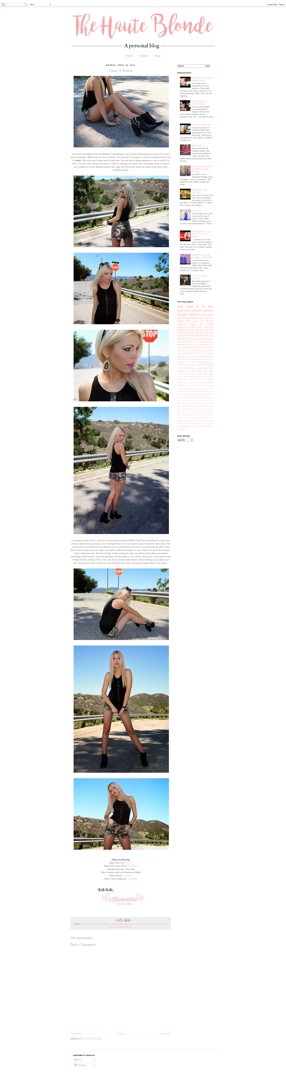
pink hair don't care (204, 333)
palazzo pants (196, 374)
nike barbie (209, 409)
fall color (186, 350)
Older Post (165, 1034)
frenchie (206, 350)
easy (199, 388)
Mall (206, 356)
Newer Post (76, 1034)
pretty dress (193, 353)
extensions (181, 362)
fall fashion (206, 324)
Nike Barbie (197, 145)
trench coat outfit (195, 426)
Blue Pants (196, 211)
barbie (192, 327)
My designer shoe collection (199, 191)
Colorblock (181, 379)
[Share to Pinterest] (129, 920)
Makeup (186, 344)
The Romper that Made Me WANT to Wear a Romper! (202, 169)
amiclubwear (182, 327)
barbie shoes (208, 344)
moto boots (201, 409)
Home (129, 56)
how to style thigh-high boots (202, 397)
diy (195, 388)
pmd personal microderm (193, 417)
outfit (203, 314)
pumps (207, 417)
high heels (203, 368)
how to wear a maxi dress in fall (189, 400)
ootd (116, 927)
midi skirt (192, 409)
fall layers (191, 362)
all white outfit (196, 344)
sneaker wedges (195, 423)
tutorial (204, 426)
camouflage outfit (88, 924)
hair (196, 368)
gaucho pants (188, 368)
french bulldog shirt (196, 391)
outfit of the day (125, 927)
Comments (81, 1065)
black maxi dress (195, 382)
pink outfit (208, 374)
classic (197, 347)
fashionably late (182, 391)
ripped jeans (188, 420)
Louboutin (200, 339)
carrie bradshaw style (185, 347)
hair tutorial (181, 394)
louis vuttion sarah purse (195, 406)
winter (193, 324)
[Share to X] (123, 920)
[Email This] (117, 920)
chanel (205, 382)
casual (207, 330)
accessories (189, 379)
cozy (211, 336)
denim (202, 347)
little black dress (199, 371)
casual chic (100, 924)
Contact (143, 56)
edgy (208, 347)
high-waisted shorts (127, 924)
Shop (157, 56)
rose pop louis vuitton (201, 420)
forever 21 (190, 342)
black (201, 330)
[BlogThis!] (120, 920)
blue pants (181, 342)
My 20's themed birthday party (199, 102)
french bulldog (196, 350)
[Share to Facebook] (126, 920)
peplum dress (188, 414)
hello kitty (193, 394)
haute (194, 318)
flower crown (194, 365)
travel (210, 353)
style (200, 318)
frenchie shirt (208, 391)
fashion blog (202, 362)
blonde (187, 318)
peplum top (198, 414)
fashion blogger (112, 924)
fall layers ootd (207, 388)
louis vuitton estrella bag (194, 403)
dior (191, 388)
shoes (191, 377)
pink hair (208, 327)
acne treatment (208, 379)
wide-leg (194, 356)
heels (200, 327)
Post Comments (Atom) (92, 1039)
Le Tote (128, 862)
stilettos (198, 377)
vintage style (182, 336)
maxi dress (185, 409)
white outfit (208, 377)
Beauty (192, 336)
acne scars (198, 379)
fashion (194, 314)
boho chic (186, 359)
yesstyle (183, 429)
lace (197, 342)
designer (186, 388)
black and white (192, 330)
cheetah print (202, 336)
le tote (153, 924)
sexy (193, 339)
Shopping (209, 339)
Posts (79, 1060)
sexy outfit (203, 353)
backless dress (182, 382)
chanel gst (189, 385)
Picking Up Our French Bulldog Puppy (202, 79)
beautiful (181, 330)
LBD (201, 356)
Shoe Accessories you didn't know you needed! (201, 234)
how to (185, 353)
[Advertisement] (125, 1021)
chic (206, 318)
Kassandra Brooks (143, 924)
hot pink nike (202, 394)
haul (187, 394)
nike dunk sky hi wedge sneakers (190, 412)
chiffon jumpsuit (201, 385)
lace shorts (205, 400)
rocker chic (182, 377)
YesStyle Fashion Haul (201, 125)
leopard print (205, 342)
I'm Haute (132, 866)
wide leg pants (183, 356)
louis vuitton (188, 333)
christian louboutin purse (202, 359)
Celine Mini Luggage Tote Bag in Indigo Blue (202, 256)
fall (188, 320)
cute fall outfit (183, 339)
